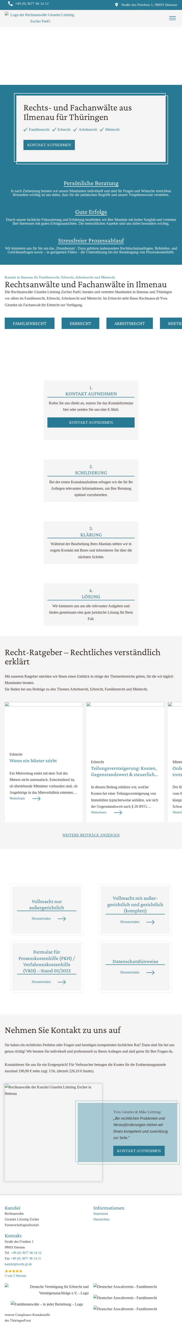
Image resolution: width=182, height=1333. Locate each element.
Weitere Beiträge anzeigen (91, 835)
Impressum (100, 1213)
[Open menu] (172, 18)
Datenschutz (101, 1219)
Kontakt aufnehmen (49, 145)
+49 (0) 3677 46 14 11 (26, 1258)
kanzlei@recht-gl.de (18, 1264)
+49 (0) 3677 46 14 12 (26, 1253)
